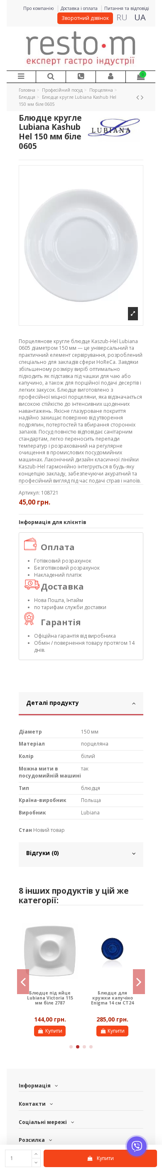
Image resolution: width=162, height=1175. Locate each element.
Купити (53, 1030)
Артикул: (29, 493)
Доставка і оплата (80, 8)
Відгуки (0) (42, 853)
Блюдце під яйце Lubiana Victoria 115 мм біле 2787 (50, 998)
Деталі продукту (52, 703)
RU (122, 17)
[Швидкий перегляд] (72, 926)
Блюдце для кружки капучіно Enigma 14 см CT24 (112, 998)
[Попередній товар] (138, 97)
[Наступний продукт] (142, 97)
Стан (25, 830)
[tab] (81, 704)
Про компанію (39, 8)
